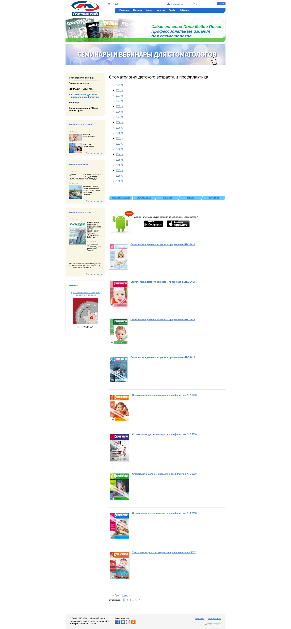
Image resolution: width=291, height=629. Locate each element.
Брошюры (74, 102)
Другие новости (94, 153)
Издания (137, 10)
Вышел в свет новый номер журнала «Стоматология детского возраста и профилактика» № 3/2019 (85, 266)
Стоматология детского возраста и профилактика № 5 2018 (163, 357)
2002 (119, 90)
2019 (119, 181)
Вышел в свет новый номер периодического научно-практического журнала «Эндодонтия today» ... (94, 230)
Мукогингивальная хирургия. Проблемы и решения (85, 293)
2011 (119, 138)
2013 (119, 149)
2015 (119, 160)
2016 (119, 165)
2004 (119, 101)
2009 (119, 128)
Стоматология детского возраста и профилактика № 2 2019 (163, 282)
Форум (149, 10)
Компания (124, 10)
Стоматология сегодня (81, 77)
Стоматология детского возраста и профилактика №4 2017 (164, 552)
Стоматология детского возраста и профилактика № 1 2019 (163, 319)
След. (125, 595)
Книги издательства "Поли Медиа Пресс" (83, 109)
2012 (119, 144)
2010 (119, 133)
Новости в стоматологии (88, 145)
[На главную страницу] (85, 15)
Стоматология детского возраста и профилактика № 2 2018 (164, 474)
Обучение (185, 10)
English (172, 10)
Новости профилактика (89, 136)
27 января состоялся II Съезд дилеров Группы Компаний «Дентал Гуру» (85, 177)
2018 (119, 176)
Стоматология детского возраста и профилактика (85, 95)
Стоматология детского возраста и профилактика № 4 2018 (164, 395)
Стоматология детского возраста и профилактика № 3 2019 (163, 244)
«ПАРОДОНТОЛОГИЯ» (81, 89)
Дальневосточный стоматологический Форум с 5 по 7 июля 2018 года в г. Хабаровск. (91, 190)
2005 (119, 106)
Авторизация (176, 4)
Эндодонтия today (79, 83)
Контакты (199, 618)
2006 (119, 112)
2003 (119, 96)
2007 (119, 117)
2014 (119, 154)
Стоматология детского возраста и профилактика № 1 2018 (164, 513)
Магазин (161, 10)
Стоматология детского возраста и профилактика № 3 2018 (164, 434)
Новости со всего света (80, 124)
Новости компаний (78, 164)
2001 (119, 85)
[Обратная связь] (116, 4)
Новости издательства (80, 212)
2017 (119, 170)
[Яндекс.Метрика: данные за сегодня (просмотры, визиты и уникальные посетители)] (213, 624)
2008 (119, 122)
